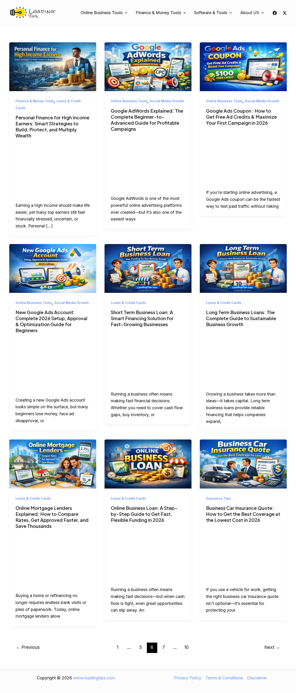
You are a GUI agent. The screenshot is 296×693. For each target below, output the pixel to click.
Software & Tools (210, 12)
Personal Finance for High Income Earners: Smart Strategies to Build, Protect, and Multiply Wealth (52, 126)
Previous (28, 647)
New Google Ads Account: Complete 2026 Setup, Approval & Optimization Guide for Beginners (51, 321)
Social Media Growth (167, 101)
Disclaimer (257, 677)
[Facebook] (275, 13)
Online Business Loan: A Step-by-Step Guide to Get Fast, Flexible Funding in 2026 (144, 514)
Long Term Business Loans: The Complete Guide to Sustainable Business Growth (241, 318)
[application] (125, 12)
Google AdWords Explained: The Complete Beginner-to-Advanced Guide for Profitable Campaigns (147, 120)
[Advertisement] (52, 171)
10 (186, 647)
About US (249, 12)
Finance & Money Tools (158, 12)
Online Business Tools (102, 12)
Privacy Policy (187, 677)
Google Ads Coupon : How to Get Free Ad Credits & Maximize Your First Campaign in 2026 (241, 117)
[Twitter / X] (285, 13)
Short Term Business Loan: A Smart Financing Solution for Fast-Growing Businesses (142, 318)
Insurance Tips (218, 498)
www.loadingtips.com (94, 677)
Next (272, 647)
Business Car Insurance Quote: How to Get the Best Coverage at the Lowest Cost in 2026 (243, 514)
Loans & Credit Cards (128, 303)
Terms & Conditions (224, 677)
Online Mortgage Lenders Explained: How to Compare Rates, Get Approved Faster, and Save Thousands (52, 517)
